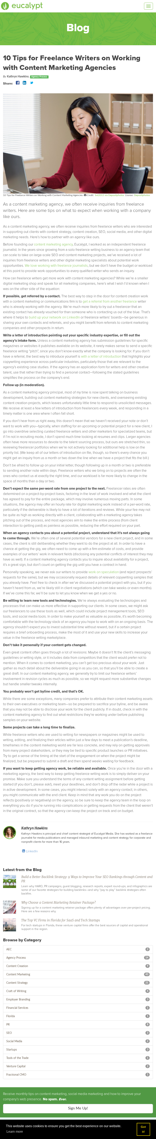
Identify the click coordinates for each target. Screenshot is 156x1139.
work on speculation (103, 572)
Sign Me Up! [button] (78, 1108)
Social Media (14, 1041)
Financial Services (17, 1008)
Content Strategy (17, 982)
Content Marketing (18, 974)
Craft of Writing (16, 991)
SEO (9, 1033)
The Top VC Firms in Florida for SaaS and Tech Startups (60, 920)
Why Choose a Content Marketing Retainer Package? (58, 903)
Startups (11, 1049)
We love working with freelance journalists (56, 265)
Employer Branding (18, 999)
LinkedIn (31, 851)
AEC (9, 949)
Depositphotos (142, 195)
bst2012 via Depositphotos (109, 195)
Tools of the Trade (17, 1058)
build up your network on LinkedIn (54, 317)
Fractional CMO (16, 1074)
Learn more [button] (14, 1131)
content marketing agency (53, 244)
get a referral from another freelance (110, 301)
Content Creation (17, 966)
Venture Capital (15, 1066)
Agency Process (16, 957)
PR (8, 1024)
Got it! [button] (143, 1129)
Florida (10, 1016)
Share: (8, 84)
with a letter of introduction (101, 356)
